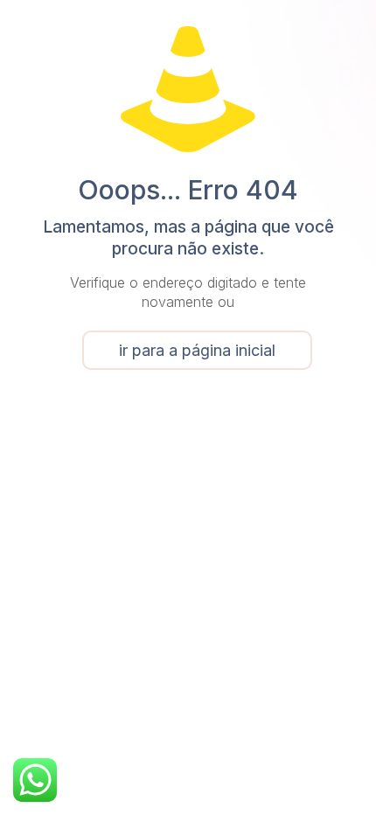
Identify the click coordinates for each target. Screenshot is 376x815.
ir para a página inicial (197, 350)
